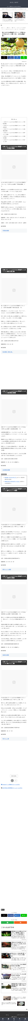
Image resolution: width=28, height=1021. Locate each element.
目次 (12, 119)
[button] (25, 499)
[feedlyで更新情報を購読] (7, 922)
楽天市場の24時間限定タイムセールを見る (12, 787)
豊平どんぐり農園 (7, 569)
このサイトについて (21, 1014)
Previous (1, 17)
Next (27, 17)
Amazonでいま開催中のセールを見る (11, 784)
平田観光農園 (6, 230)
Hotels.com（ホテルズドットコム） (12, 481)
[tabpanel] (7, 17)
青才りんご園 (6, 738)
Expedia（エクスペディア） (10, 477)
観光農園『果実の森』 (8, 351)
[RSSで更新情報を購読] (20, 922)
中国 (3, 909)
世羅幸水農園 (6, 655)
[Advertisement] (14, 102)
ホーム (7, 1014)
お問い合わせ (14, 1016)
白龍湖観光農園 (6, 469)
